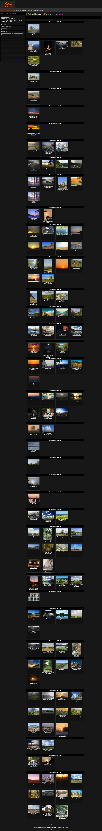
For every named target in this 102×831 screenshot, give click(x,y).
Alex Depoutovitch (47, 235)
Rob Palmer (34, 632)
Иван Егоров (47, 750)
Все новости (4, 31)
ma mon (33, 732)
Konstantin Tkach (62, 783)
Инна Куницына (62, 368)
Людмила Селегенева (48, 283)
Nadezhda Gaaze (62, 520)
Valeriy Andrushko (62, 620)
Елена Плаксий (48, 541)
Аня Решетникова (62, 317)
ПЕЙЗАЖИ (39, 14)
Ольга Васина (62, 352)
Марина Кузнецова (47, 300)
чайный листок (33, 784)
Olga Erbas (48, 222)
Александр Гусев (33, 434)
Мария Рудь (33, 34)
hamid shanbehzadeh (34, 519)
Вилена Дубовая (62, 190)
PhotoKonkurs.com (5, 17)
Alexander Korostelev (34, 51)
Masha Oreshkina (48, 54)
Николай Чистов (62, 585)
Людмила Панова (62, 736)
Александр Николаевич (33, 589)
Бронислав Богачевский (76, 335)
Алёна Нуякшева (48, 368)
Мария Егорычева (33, 117)
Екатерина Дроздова (76, 235)
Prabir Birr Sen (62, 552)
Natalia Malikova (48, 317)
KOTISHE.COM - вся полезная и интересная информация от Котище (11, 21)
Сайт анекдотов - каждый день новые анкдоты (12, 33)
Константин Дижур (76, 784)
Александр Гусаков (48, 418)
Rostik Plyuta (33, 465)
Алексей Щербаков (48, 434)
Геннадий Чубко (34, 65)
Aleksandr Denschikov (62, 151)
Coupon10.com (4, 24)
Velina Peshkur (62, 236)
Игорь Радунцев (48, 153)
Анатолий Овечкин (33, 384)
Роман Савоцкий (62, 48)
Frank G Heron (33, 418)
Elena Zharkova (33, 187)
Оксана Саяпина (33, 236)
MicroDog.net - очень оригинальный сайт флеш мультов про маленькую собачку (12, 35)
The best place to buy (6, 26)
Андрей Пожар (33, 369)
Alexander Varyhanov (33, 749)
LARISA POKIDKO (76, 537)
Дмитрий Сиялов (33, 317)
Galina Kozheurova (47, 585)
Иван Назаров (33, 151)
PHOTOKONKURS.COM (52, 827)
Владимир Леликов (33, 766)
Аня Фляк (48, 357)
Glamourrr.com (4, 29)
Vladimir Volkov (62, 652)
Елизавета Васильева (48, 619)
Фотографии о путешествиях (8, 18)
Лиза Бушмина (62, 669)
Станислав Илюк (33, 81)
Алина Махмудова (47, 764)
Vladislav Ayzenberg (76, 669)
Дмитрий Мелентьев (33, 683)
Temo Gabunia (48, 553)
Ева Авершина (33, 283)
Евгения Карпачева (76, 186)
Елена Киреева (33, 451)
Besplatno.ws (4, 28)
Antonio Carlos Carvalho (47, 699)
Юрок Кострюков (33, 568)
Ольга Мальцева (76, 268)
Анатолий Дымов (62, 537)
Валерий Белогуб (33, 486)
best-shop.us (4, 23)
